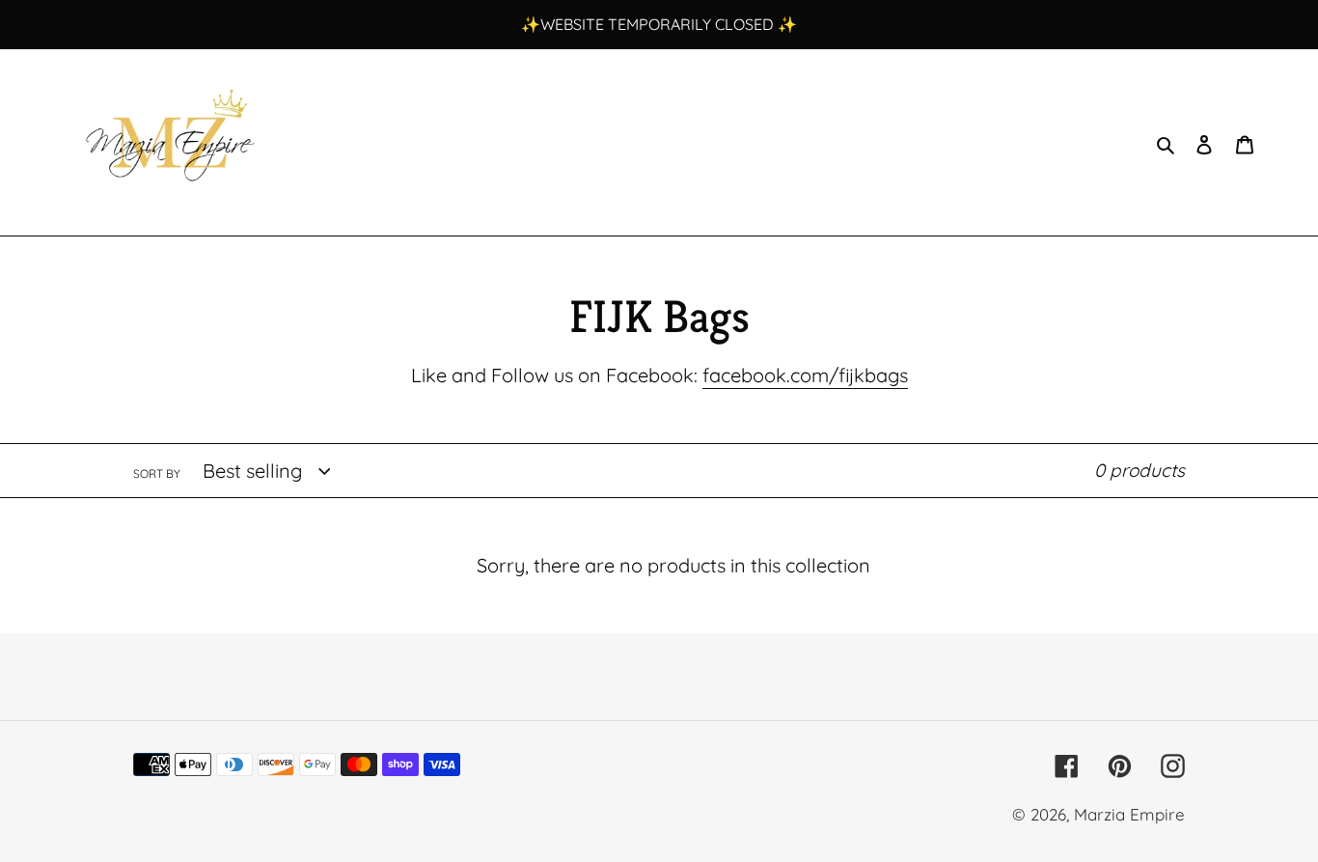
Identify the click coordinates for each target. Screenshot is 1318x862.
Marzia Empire (1129, 814)
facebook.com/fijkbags (805, 375)
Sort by (156, 473)
